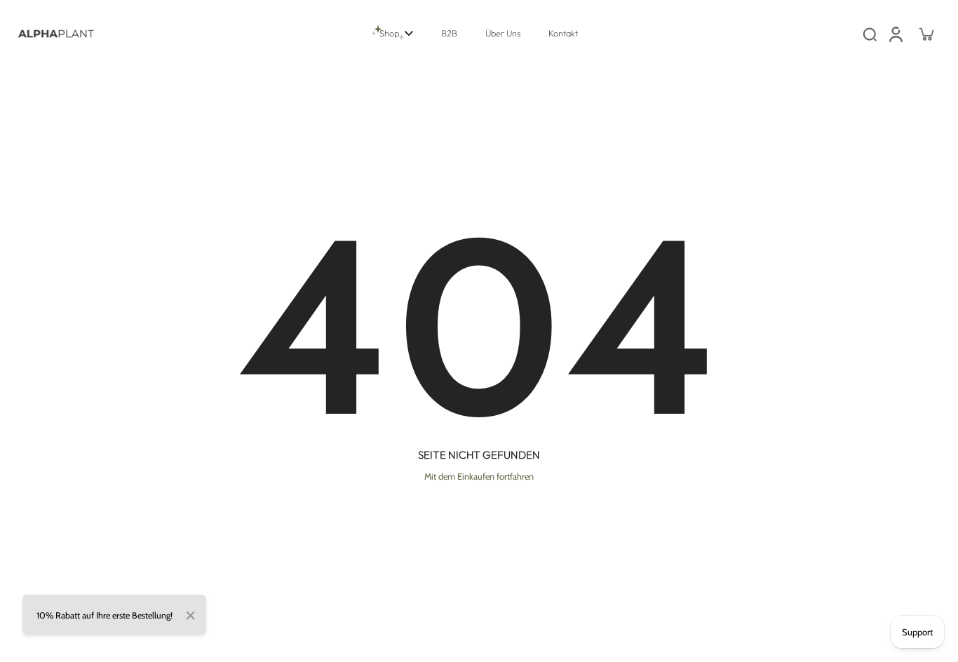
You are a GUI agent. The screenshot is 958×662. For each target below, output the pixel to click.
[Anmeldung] (894, 34)
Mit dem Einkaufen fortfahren (479, 476)
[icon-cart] (925, 34)
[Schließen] (191, 616)
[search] (869, 34)
